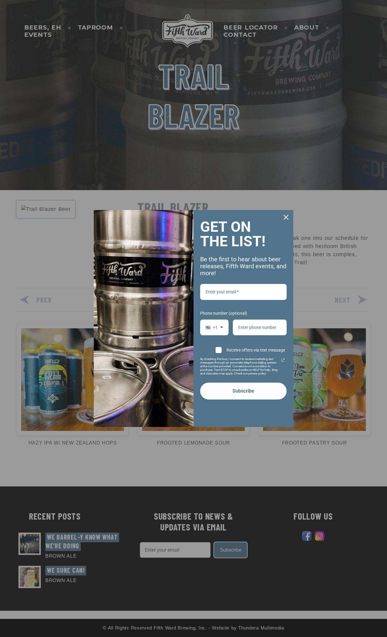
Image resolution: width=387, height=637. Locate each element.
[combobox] (214, 328)
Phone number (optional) (223, 313)
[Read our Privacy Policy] (283, 360)
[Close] (286, 217)
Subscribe (243, 391)
